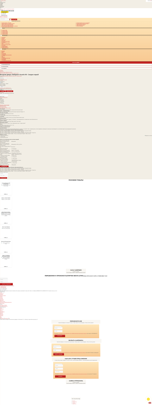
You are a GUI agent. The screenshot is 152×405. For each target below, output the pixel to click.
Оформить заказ (9, 91)
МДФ (2, 52)
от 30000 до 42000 (5, 33)
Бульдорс (1, 314)
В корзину (2, 91)
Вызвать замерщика (3, 16)
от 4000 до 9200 (4, 30)
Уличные (3, 38)
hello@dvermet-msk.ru (4, 15)
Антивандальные (5, 46)
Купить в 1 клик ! (2, 96)
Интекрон (2, 308)
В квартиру (4, 37)
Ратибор (1, 310)
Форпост (1, 312)
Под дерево (4, 59)
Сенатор (1, 315)
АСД (0, 316)
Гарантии (1, 293)
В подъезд (3, 42)
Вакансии (1, 300)
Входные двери (14, 19)
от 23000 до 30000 (5, 32)
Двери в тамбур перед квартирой (7, 24)
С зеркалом (4, 54)
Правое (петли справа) (4, 84)
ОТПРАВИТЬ (60, 376)
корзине (2, 92)
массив (3, 51)
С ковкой (3, 55)
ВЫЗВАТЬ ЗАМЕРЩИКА (58, 354)
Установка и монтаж (3, 306)
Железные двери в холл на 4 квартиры (83, 22)
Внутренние (4, 39)
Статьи (1, 297)
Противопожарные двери (6, 44)
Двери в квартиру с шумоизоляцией (8, 23)
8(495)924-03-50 (8, 88)
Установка (1, 3)
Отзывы (1, 298)
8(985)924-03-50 (2, 88)
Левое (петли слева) (2, 83)
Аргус (1, 317)
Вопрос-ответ (2, 301)
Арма (1, 307)
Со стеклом (4, 53)
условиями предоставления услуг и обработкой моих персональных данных (73, 333)
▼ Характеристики (3, 79)
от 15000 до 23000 (5, 31)
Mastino (1, 313)
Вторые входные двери (6, 41)
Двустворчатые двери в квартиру (7, 25)
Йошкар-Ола (2, 311)
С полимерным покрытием (6, 60)
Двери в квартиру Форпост (81, 24)
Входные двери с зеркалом (6, 22)
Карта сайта (2, 303)
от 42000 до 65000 (5, 34)
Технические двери (5, 47)
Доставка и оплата (2, 2)
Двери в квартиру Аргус (81, 25)
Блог (0, 7)
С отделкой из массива (6, 58)
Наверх (150, 402)
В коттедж (3, 45)
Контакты (1, 5)
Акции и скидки (2, 6)
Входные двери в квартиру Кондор (83, 23)
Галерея (1, 4)
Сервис (1, 296)
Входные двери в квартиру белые (7, 26)
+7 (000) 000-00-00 (3, 286)
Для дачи (3, 40)
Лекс (1, 309)
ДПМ (2, 43)
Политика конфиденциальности (6, 302)
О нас (1, 1)
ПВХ (2, 56)
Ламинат (3, 57)
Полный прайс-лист (4, 166)
